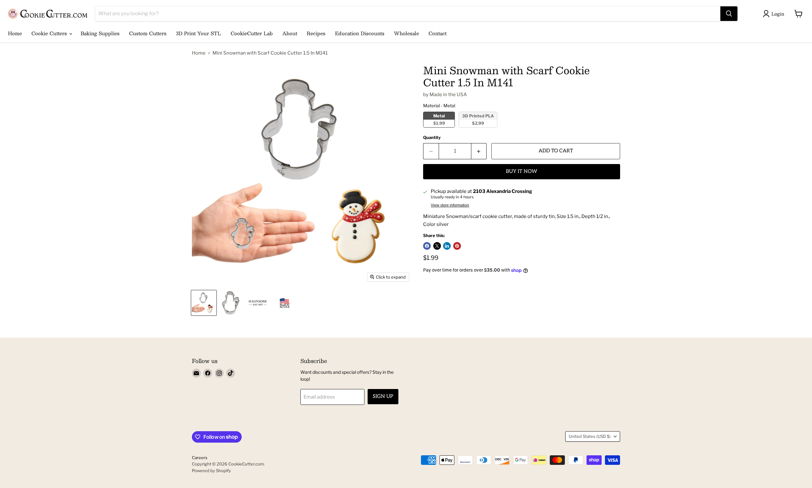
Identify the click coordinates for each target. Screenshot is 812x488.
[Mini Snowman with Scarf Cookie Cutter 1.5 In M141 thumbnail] (203, 302)
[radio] (439, 120)
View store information (450, 205)
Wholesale (406, 33)
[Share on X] (437, 246)
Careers (199, 457)
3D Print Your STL (198, 33)
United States (590, 436)
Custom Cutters (148, 33)
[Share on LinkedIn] (447, 246)
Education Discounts (359, 33)
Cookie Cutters (50, 33)
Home (15, 33)
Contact (438, 33)
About (289, 33)
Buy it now (521, 171)
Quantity (432, 137)
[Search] (728, 13)
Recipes (316, 33)
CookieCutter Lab (252, 33)
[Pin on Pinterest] (457, 246)
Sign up (383, 396)
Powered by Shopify (211, 470)
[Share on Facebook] (427, 246)
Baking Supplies (100, 33)
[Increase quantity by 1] (479, 151)
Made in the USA (448, 94)
